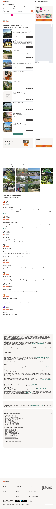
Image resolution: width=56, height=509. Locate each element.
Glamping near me (31, 493)
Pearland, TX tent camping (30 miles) (11, 431)
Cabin (15, 27)
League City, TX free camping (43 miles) (11, 434)
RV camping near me (32, 489)
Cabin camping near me (32, 491)
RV (12, 27)
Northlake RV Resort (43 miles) (10, 420)
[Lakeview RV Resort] (18, 127)
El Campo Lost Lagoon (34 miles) (11, 416)
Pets (23, 27)
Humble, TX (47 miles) (9, 444)
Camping (4, 4)
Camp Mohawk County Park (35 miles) (11, 417)
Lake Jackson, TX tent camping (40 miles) (12, 433)
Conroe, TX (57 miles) (44, 443)
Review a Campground (6, 488)
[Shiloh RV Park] (18, 54)
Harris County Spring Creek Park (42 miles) (12, 419)
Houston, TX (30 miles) (9, 443)
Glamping (19, 27)
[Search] (32, 11)
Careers (17, 494)
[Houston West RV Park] (18, 106)
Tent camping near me (32, 488)
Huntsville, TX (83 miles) (33, 444)
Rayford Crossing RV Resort (8, 220)
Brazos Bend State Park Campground (10, 298)
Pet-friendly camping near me (33, 496)
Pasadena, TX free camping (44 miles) (11, 436)
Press (17, 493)
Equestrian (26, 27)
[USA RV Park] (18, 64)
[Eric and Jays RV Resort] (18, 75)
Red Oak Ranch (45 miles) (9, 421)
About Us (17, 491)
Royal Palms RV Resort (7, 263)
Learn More (38, 12)
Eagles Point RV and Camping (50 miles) (12, 424)
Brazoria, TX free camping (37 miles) (11, 435)
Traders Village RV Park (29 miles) (11, 415)
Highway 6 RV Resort (32, 384)
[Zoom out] (51, 26)
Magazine (4, 494)
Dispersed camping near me (33, 494)
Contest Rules (18, 504)
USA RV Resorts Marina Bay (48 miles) (11, 422)
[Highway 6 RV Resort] (18, 85)
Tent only (9, 27)
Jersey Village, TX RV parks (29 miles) (11, 438)
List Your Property (45, 1)
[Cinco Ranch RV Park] (18, 96)
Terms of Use (27, 504)
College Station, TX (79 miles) (34, 443)
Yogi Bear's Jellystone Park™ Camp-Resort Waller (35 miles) (15, 418)
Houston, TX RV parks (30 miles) (10, 437)
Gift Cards (4, 491)
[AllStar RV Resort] (18, 117)
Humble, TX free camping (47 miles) (11, 432)
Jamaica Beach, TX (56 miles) (45, 444)
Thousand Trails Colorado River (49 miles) (12, 423)
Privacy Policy (22, 504)
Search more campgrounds (44, 61)
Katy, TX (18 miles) (20, 443)
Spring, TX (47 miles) (20, 444)
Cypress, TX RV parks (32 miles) (10, 429)
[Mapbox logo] (37, 62)
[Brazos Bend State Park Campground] (18, 33)
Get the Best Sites (38, 1)
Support (17, 496)
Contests (4, 493)
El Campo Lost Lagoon (7, 248)
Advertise (17, 489)
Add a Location (5, 489)
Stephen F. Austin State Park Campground (42, 357)
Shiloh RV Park (28, 392)
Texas (8, 4)
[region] (44, 43)
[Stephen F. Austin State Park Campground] (18, 43)
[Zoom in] (51, 25)
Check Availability (29, 36)
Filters (6, 27)
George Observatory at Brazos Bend (45, 379)
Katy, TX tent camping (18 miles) (10, 430)
